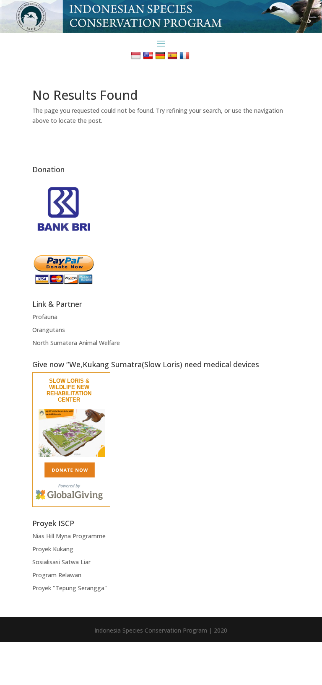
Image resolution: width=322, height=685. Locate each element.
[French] (185, 55)
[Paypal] (63, 282)
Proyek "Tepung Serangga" (69, 588)
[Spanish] (173, 55)
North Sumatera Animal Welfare (76, 343)
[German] (161, 55)
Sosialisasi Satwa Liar (61, 562)
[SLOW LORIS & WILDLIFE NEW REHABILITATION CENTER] (72, 455)
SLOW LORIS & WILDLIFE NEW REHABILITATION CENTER (69, 390)
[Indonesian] (137, 55)
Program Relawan (56, 575)
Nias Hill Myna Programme (69, 536)
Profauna (44, 317)
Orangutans (48, 330)
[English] (149, 55)
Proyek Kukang (52, 549)
